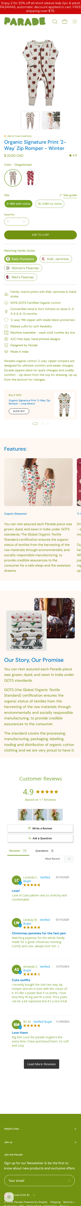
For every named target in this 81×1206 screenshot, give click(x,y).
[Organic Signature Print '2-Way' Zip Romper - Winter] (30, 120)
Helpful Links (11, 1128)
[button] (54, 21)
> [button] (41, 1064)
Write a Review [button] (42, 828)
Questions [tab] (41, 851)
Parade (18, 1202)
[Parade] (25, 21)
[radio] (13, 178)
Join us (8, 1142)
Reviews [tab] (14, 851)
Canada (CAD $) (19, 1195)
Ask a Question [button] (42, 838)
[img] (73, 155)
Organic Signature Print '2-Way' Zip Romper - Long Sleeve (29, 402)
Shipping (55, 1202)
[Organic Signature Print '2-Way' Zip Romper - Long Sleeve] (64, 404)
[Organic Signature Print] (25, 814)
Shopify (42, 1202)
